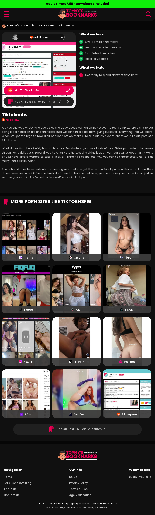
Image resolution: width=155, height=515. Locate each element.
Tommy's (13, 25)
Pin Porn (129, 362)
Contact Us (11, 495)
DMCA (73, 477)
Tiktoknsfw (31, 90)
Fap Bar (79, 414)
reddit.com (40, 37)
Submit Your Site (140, 477)
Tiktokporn (129, 414)
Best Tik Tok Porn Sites (39, 25)
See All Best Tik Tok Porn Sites (79, 429)
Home (8, 477)
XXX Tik (28, 362)
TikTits (28, 257)
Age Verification (80, 495)
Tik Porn (79, 362)
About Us (10, 489)
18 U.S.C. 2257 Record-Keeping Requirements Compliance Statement (77, 503)
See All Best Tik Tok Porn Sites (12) (38, 102)
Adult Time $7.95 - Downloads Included (77, 4)
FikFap (129, 310)
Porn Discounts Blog (17, 483)
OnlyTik (79, 257)
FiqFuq (28, 310)
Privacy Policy (78, 483)
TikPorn (129, 257)
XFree (28, 414)
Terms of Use (78, 489)
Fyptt (78, 310)
